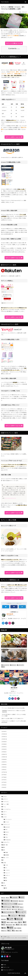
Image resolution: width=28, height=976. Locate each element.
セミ (22, 907)
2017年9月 (4, 774)
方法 (21, 922)
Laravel (14, 897)
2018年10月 (4, 757)
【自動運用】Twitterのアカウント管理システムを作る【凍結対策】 (13, 711)
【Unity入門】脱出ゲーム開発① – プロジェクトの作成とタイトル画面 (14, 715)
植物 (6, 880)
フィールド (15, 909)
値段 (3, 666)
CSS (8, 897)
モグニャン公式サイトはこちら (13, 137)
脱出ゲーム (4, 930)
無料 (18, 924)
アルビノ (21, 904)
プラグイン (21, 909)
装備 (17, 930)
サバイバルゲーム (6, 809)
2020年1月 (4, 731)
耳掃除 (20, 928)
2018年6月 (4, 764)
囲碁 (4, 847)
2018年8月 (4, 759)
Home (4, 964)
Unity (6, 837)
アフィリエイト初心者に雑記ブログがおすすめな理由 (13, 708)
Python (7, 832)
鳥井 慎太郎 (10, 614)
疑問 (25, 924)
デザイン (5, 814)
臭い (10, 930)
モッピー (22, 912)
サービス (7, 822)
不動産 (6, 852)
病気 (4, 928)
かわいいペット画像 (10, 904)
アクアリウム (6, 801)
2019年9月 (4, 741)
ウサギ (6, 865)
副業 (4, 922)
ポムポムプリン (6, 842)
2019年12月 (4, 734)
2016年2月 (4, 785)
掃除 (12, 922)
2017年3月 (4, 782)
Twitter (7, 901)
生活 (4, 883)
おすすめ (21, 901)
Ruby (6, 834)
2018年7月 (4, 762)
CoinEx (4, 897)
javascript (7, 827)
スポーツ (5, 811)
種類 (11, 927)
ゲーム (4, 806)
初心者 (20, 919)
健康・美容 (5, 844)
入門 (11, 919)
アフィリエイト (8, 819)
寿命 (9, 922)
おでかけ (5, 796)
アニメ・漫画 (6, 804)
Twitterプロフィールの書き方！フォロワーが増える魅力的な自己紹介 (14, 721)
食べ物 (4, 885)
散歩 (16, 922)
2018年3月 (4, 767)
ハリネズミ (7, 870)
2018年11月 (4, 754)
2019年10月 (4, 739)
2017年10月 (4, 772)
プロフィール (6, 967)
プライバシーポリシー (8, 970)
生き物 (4, 862)
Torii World (4, 2)
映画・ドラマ (6, 857)
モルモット (7, 875)
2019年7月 (4, 746)
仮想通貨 (7, 855)
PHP (6, 829)
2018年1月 (4, 769)
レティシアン (21, 665)
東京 (4, 924)
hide (18, 48)
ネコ (2, 12)
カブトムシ (7, 907)
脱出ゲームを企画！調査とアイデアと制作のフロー (13, 718)
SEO (22, 897)
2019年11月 (4, 736)
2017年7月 (4, 779)
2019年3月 (4, 749)
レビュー (13, 916)
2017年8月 (4, 777)
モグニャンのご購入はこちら (13, 43)
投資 (4, 850)
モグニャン (13, 665)
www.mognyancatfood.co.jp (10, 498)
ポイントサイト (8, 912)
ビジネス (5, 816)
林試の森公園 (9, 924)
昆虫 (6, 877)
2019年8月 (4, 744)
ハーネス (9, 909)
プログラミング (6, 824)
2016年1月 (4, 787)
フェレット (7, 872)
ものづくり (5, 799)
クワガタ (16, 907)
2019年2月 (4, 751)
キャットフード (6, 665)
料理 (6, 888)
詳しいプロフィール (14, 695)
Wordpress (7, 839)
